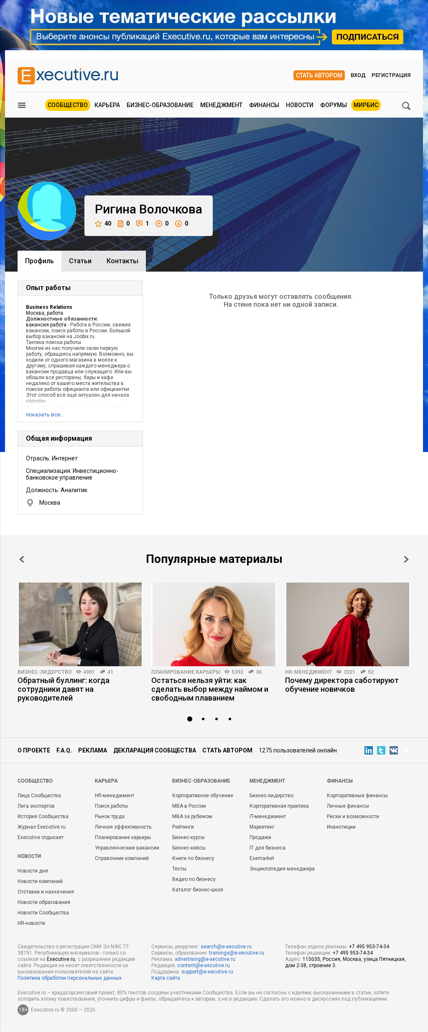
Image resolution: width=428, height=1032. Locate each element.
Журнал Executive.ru (42, 827)
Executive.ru (61, 959)
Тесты (179, 869)
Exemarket (262, 858)
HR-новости (31, 923)
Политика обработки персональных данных (70, 978)
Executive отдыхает (41, 837)
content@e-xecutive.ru (203, 965)
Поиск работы (111, 806)
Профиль (39, 261)
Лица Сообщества (39, 795)
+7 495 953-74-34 (369, 947)
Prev (22, 559)
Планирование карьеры (185, 672)
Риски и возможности (353, 816)
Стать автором (319, 75)
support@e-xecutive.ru (207, 972)
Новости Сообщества (43, 913)
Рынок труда (110, 816)
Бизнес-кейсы (189, 848)
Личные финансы (348, 806)
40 (107, 223)
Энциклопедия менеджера (282, 869)
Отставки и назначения (46, 892)
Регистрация (391, 75)
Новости (299, 105)
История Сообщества (43, 816)
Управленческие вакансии (127, 848)
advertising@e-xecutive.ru (205, 959)
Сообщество (68, 105)
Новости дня (33, 871)
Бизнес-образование (160, 105)
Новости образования (44, 902)
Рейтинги (183, 827)
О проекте (34, 750)
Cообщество (35, 781)
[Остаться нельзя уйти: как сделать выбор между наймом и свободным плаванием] (214, 624)
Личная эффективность (123, 827)
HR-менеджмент (308, 672)
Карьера (107, 105)
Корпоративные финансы (357, 795)
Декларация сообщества (154, 750)
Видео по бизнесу (194, 879)
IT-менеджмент (268, 816)
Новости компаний (40, 881)
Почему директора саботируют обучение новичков (342, 684)
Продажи (260, 837)
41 (110, 672)
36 (259, 672)
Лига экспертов (36, 806)
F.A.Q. (64, 750)
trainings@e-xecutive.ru (236, 953)
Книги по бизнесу (193, 858)
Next (406, 559)
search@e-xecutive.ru (226, 947)
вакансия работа (46, 325)
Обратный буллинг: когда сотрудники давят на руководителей (64, 689)
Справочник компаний (122, 858)
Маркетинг (262, 827)
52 (371, 672)
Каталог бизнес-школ (197, 890)
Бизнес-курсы (188, 837)
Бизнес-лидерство (45, 672)
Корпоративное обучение (202, 795)
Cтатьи (80, 261)
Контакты (122, 261)
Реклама (92, 750)
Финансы (264, 105)
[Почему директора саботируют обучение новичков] (347, 624)
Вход (358, 75)
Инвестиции (341, 827)
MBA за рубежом (192, 816)
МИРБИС (366, 105)
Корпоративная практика (279, 806)
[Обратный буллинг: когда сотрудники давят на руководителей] (80, 624)
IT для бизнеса (267, 848)
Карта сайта (165, 978)
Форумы (333, 105)
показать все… (45, 414)
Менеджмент (221, 105)
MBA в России (189, 806)
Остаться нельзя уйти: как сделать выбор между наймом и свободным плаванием (209, 689)
